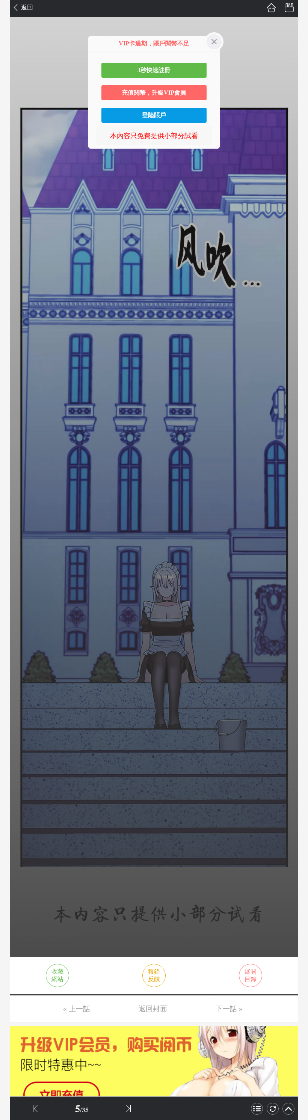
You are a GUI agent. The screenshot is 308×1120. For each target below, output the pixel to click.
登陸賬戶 (154, 115)
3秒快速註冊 (154, 70)
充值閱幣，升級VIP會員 (154, 92)
